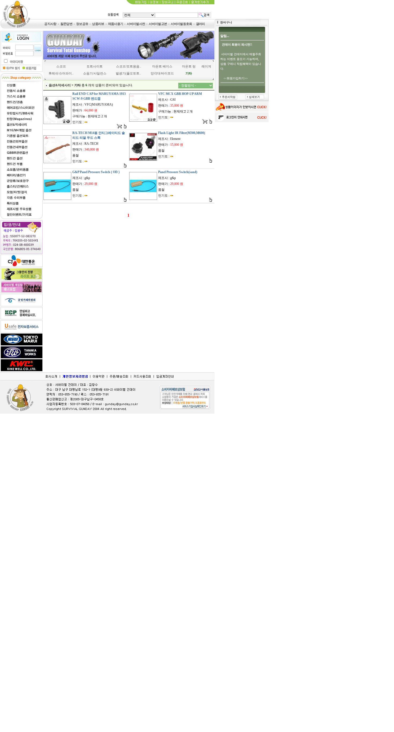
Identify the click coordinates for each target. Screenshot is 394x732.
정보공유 (82, 24)
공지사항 (50, 24)
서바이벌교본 (158, 24)
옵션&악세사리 (60, 85)
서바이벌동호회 (181, 24)
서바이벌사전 (136, 24)
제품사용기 (115, 24)
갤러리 (200, 24)
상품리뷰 (98, 24)
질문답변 (66, 24)
